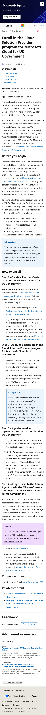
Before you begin (10, 73)
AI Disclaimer (7, 701)
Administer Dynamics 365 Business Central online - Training (22, 649)
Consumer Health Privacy (12, 708)
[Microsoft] (23, 25)
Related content (10, 82)
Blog (34, 701)
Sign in (41, 26)
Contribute (6, 705)
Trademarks (6, 712)
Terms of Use (31, 708)
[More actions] (42, 31)
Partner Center (15, 31)
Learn (4, 31)
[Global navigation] (2, 26)
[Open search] (35, 26)
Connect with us (10, 79)
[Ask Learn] (38, 31)
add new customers (13, 541)
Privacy (16, 705)
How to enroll (9, 76)
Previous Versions (22, 701)
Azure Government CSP (32, 582)
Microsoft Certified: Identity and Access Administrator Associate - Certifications (18, 665)
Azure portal (20, 548)
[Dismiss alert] (42, 4)
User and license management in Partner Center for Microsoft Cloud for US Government (24, 603)
